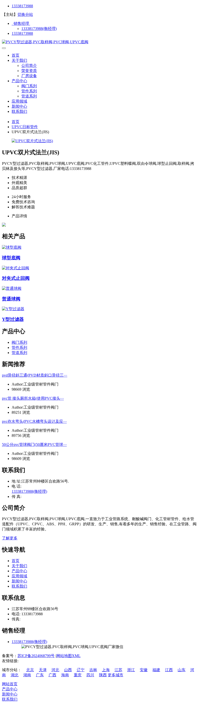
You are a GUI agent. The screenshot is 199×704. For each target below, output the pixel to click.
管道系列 (29, 96)
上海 (106, 670)
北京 (30, 670)
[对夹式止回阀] (15, 268)
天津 (43, 670)
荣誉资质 (29, 71)
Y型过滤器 (13, 319)
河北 (55, 670)
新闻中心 (19, 106)
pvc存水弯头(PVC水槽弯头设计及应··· (34, 421)
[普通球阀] (11, 288)
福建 (156, 670)
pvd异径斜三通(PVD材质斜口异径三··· (34, 375)
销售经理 (21, 23)
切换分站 (25, 14)
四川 (90, 675)
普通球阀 (11, 298)
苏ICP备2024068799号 (36, 656)
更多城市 (115, 675)
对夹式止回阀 (16, 278)
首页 (15, 55)
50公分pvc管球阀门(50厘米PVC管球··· (34, 444)
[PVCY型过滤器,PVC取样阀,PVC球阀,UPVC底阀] (45, 42)
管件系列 (29, 91)
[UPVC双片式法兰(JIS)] (32, 141)
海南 (65, 675)
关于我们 (19, 60)
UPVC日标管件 (25, 127)
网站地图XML (68, 656)
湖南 (27, 675)
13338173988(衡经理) (39, 28)
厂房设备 (29, 76)
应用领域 (19, 101)
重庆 (78, 675)
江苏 (118, 670)
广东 (40, 675)
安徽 (144, 670)
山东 (181, 670)
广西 (52, 675)
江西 (169, 670)
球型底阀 (11, 257)
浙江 (131, 670)
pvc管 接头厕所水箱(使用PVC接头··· (33, 398)
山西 (68, 670)
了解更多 (9, 538)
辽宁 (80, 670)
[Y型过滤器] (13, 309)
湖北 (14, 675)
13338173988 (22, 6)
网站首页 (9, 684)
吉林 (93, 670)
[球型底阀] (11, 247)
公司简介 (29, 65)
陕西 (103, 675)
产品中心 (19, 81)
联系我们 (19, 111)
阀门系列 (29, 86)
